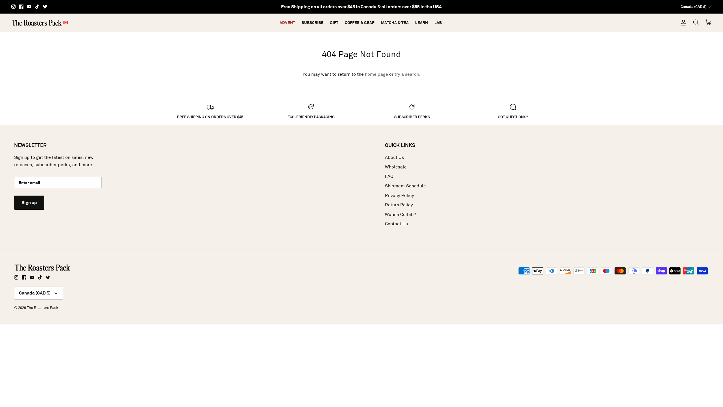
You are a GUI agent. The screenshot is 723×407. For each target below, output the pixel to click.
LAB (438, 22)
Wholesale (396, 167)
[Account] (682, 22)
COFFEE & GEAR (359, 22)
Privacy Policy (399, 195)
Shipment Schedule (405, 186)
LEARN (421, 22)
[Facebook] (21, 7)
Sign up (29, 202)
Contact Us (396, 223)
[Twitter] (45, 7)
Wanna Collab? (400, 214)
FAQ (389, 176)
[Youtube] (29, 7)
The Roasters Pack (42, 307)
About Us (394, 157)
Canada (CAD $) (693, 6)
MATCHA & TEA (395, 22)
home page (376, 74)
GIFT (334, 22)
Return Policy (399, 204)
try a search (407, 74)
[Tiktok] (37, 7)
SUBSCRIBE (312, 22)
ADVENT (287, 22)
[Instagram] (13, 7)
